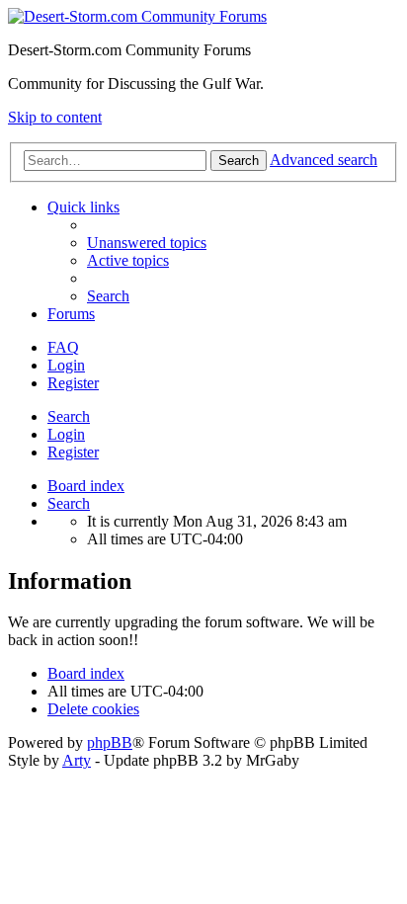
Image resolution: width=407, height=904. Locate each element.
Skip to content (55, 117)
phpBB (109, 742)
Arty (76, 760)
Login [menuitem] (66, 365)
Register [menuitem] (73, 382)
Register (73, 452)
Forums (71, 313)
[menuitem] (146, 242)
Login (66, 434)
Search (68, 416)
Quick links (83, 207)
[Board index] (137, 16)
